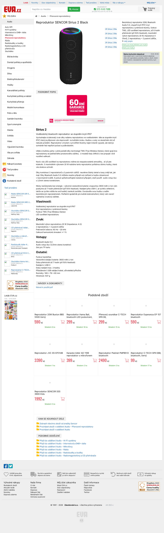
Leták (25, 3)
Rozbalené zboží (14, 181)
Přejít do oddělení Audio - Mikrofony (56, 446)
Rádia (7, 40)
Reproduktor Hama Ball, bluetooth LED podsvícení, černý (79, 317)
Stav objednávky (49, 3)
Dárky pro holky (128, 48)
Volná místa (104, 3)
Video (9, 141)
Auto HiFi (8, 27)
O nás (32, 485)
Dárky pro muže (141, 45)
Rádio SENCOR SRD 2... (21, 202)
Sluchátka (9, 51)
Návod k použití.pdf (44, 287)
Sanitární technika (14, 118)
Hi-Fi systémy (10, 30)
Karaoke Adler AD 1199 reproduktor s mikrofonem (79, 354)
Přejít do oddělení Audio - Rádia (54, 449)
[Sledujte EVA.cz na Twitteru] (10, 466)
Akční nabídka (9, 490)
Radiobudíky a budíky (14, 43)
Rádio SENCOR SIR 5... (20, 194)
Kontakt (62, 3)
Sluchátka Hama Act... (20, 261)
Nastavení (61, 490)
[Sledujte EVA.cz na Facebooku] (6, 466)
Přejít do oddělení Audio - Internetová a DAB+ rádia (63, 443)
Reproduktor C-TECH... (20, 270)
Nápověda (88, 488)
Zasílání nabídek (63, 492)
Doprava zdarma (76, 3)
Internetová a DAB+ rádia (15, 32)
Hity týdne (11, 16)
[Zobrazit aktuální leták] (10, 310)
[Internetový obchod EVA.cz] (15, 9)
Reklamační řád (36, 495)
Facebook (88, 490)
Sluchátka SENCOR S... (21, 211)
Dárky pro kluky (128, 45)
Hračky (10, 85)
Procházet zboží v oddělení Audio (55, 429)
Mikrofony (9, 35)
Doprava (33, 490)
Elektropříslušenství (15, 79)
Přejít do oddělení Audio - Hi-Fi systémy (58, 440)
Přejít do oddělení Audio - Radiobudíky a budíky (61, 452)
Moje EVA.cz (62, 485)
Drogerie (11, 68)
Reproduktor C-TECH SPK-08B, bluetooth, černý (146, 354)
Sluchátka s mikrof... (19, 236)
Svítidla (10, 135)
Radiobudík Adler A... (20, 244)
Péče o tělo (12, 113)
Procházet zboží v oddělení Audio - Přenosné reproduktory (66, 426)
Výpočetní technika (15, 147)
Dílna (9, 73)
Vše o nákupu (118, 3)
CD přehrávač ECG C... (20, 253)
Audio (9, 21)
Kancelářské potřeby (16, 90)
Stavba (10, 130)
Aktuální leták (9, 488)
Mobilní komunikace (15, 107)
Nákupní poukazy (14, 164)
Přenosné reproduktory (15, 38)
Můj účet (151, 3)
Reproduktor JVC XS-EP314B (49, 353)
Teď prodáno (91, 3)
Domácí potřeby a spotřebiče (19, 62)
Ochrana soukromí (37, 497)
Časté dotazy (89, 485)
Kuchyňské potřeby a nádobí (19, 96)
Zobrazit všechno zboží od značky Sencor (58, 423)
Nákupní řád (35, 492)
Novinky (34, 3)
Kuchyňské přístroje (15, 102)
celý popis (128, 41)
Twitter (87, 492)
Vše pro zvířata (13, 152)
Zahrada (10, 158)
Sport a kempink (14, 124)
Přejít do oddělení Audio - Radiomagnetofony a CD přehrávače (68, 455)
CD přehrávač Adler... (20, 227)
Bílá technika (12, 56)
